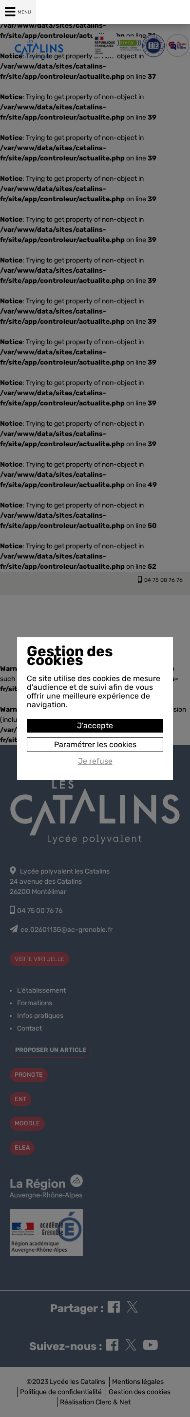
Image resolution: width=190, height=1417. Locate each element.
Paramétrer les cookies (95, 744)
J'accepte (95, 725)
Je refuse (95, 761)
